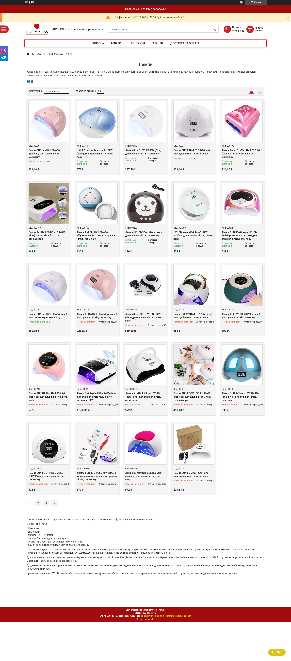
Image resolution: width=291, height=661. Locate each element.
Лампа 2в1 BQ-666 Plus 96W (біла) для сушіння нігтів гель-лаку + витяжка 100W (96, 396)
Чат (279, 652)
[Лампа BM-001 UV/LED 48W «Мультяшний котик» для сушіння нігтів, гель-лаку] (97, 203)
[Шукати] (214, 29)
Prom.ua (162, 610)
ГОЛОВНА (98, 43)
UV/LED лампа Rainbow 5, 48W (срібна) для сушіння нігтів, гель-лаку (192, 235)
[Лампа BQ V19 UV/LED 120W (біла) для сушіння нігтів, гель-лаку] (193, 285)
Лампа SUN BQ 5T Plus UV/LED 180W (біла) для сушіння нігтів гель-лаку (45, 476)
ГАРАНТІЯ (158, 43)
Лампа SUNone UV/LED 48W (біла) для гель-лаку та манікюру (47, 316)
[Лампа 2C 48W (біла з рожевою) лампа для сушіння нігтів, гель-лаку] (145, 444)
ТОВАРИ (116, 43)
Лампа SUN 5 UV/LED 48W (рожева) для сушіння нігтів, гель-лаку (97, 316)
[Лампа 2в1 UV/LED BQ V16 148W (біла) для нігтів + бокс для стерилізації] (48, 203)
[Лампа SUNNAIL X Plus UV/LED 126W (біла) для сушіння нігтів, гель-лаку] (145, 364)
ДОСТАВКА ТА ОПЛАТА (184, 43)
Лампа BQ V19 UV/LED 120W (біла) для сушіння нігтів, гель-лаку (192, 316)
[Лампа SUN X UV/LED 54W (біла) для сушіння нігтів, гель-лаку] (193, 121)
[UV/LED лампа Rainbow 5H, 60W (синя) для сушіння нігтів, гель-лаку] (97, 121)
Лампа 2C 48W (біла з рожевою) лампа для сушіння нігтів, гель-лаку (143, 476)
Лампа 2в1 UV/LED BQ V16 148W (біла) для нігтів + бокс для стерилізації (46, 235)
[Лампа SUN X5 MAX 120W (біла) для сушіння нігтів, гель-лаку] (193, 444)
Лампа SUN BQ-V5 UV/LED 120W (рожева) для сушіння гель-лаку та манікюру (192, 396)
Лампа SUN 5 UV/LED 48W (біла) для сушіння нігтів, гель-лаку (143, 152)
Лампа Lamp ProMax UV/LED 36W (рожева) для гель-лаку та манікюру (241, 153)
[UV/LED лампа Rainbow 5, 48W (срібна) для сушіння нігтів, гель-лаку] (193, 203)
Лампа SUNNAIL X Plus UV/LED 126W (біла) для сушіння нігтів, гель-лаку (143, 396)
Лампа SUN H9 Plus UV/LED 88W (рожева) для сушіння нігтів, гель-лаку (48, 396)
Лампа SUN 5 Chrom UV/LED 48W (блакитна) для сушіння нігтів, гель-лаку (240, 396)
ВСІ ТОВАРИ (38, 53)
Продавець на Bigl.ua (145, 613)
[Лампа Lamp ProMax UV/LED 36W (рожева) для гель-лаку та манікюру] (242, 121)
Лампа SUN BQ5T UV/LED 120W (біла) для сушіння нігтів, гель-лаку (143, 317)
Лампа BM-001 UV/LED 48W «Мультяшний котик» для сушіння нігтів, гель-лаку (96, 235)
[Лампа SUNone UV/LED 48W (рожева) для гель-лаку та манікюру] (48, 121)
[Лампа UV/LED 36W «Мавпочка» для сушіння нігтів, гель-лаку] (145, 203)
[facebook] (28, 81)
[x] (32, 81)
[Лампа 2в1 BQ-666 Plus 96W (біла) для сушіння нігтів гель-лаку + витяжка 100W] (97, 364)
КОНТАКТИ (138, 43)
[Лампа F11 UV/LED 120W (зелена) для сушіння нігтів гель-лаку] (242, 285)
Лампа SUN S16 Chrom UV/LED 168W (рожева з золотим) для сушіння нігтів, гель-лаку (239, 235)
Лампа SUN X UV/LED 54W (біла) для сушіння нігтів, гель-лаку (191, 152)
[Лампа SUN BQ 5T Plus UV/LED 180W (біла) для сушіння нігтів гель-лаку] (48, 444)
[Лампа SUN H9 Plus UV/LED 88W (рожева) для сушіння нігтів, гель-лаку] (48, 364)
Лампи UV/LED (55, 53)
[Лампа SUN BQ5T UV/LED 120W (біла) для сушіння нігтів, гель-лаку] (145, 285)
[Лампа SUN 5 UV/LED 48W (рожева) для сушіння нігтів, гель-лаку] (97, 285)
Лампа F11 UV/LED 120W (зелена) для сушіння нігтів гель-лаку (241, 316)
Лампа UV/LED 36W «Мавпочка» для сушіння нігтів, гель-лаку (143, 234)
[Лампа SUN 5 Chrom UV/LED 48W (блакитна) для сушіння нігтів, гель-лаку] (242, 364)
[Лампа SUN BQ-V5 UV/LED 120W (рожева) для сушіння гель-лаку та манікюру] (193, 364)
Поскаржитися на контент (151, 616)
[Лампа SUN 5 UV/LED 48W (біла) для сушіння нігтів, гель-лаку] (145, 121)
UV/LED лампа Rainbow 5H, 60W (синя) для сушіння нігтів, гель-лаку (95, 153)
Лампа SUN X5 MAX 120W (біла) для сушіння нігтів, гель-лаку (191, 475)
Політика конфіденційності (178, 616)
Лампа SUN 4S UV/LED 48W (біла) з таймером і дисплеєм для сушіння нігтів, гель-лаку (97, 476)
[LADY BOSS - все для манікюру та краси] (36, 29)
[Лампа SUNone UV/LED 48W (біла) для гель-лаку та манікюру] (48, 285)
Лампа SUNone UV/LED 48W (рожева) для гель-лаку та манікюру (44, 153)
